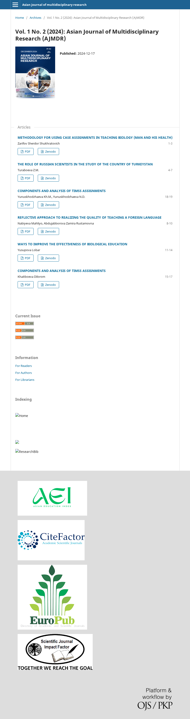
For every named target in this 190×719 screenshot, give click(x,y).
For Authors (23, 373)
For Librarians (24, 380)
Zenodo (50, 151)
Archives (35, 18)
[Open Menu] (15, 4)
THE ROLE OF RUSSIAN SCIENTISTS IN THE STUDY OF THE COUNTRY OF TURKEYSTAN (85, 164)
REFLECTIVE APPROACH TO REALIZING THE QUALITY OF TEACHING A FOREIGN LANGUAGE (90, 217)
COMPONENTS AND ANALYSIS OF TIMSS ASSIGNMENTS (62, 191)
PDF (27, 151)
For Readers (23, 366)
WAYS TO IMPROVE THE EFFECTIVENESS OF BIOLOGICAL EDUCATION (72, 244)
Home (19, 18)
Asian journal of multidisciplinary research (54, 5)
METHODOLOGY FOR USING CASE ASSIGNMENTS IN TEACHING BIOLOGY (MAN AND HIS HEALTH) (95, 137)
